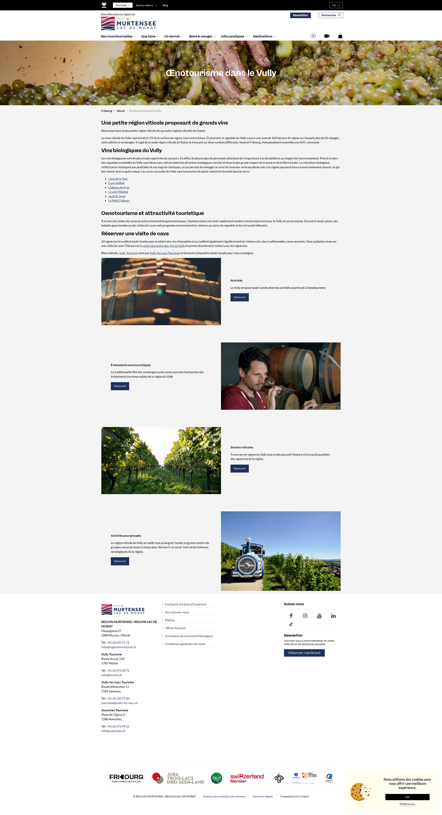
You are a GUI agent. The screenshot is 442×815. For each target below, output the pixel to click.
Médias (170, 620)
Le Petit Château (118, 200)
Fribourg (106, 110)
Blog (165, 5)
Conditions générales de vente (185, 644)
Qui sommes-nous (177, 612)
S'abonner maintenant (304, 653)
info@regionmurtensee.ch (118, 647)
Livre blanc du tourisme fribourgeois (189, 636)
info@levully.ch (111, 675)
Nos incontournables (116, 36)
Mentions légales (263, 796)
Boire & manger (200, 36)
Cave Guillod (116, 183)
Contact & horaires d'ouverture (185, 604)
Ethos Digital (301, 796)
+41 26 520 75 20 (118, 698)
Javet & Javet (117, 196)
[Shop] (340, 36)
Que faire (148, 36)
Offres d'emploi (175, 628)
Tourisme (121, 5)
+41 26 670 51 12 (118, 642)
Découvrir (240, 297)
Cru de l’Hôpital (118, 192)
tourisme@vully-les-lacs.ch (119, 703)
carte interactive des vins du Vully (164, 246)
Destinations (262, 36)
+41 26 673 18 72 (118, 670)
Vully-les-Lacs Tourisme (165, 253)
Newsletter (300, 15)
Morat (121, 110)
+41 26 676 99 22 (118, 726)
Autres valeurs (144, 5)
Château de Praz (118, 187)
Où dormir (172, 36)
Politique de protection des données (224, 796)
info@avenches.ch (113, 731)
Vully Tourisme (128, 253)
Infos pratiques (232, 36)
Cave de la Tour (118, 178)
